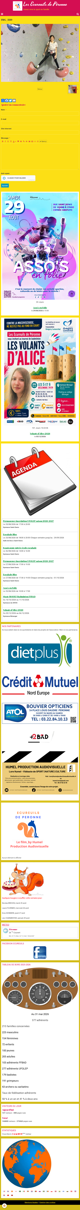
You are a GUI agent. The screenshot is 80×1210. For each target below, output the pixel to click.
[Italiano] (24, 1191)
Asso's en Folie (40, 307)
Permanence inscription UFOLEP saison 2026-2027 (28, 521)
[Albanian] (12, 1195)
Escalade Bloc (10, 534)
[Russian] (40, 1191)
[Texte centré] (20, 141)
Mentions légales (31, 1202)
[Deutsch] (28, 1191)
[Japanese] (16, 1191)
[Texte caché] (26, 141)
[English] (8, 1191)
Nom (3, 110)
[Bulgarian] (67, 1191)
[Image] (29, 141)
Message (4, 138)
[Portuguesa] (36, 1191)
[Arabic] (20, 1191)
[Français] (4, 1191)
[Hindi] (59, 1191)
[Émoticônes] (37, 141)
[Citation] (18, 141)
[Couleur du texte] (14, 141)
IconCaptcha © (31, 180)
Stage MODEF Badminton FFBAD (19, 596)
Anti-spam (5, 173)
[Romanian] (48, 1191)
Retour (40, 89)
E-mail (3, 119)
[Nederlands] (32, 1191)
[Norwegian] (56, 1191)
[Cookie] (4, 1205)
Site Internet (6, 129)
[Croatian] (4, 1195)
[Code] (35, 141)
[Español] (12, 1191)
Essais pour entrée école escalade (19, 547)
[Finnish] (63, 1191)
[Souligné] (8, 141)
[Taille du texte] (10, 141)
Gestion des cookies (47, 1202)
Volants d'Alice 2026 (40, 433)
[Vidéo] (32, 141)
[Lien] (23, 141)
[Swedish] (44, 1191)
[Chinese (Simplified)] (8, 1195)
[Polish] (52, 1191)
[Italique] (5, 141)
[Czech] (75, 1191)
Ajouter (5, 185)
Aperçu (43, 141)
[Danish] (71, 1191)
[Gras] (2, 141)
